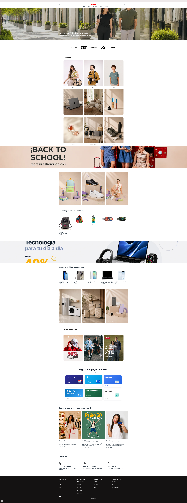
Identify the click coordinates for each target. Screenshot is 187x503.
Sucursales (106, 6)
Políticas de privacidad (80, 481)
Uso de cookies (79, 484)
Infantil (89, 6)
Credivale (95, 481)
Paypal (95, 487)
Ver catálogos (86, 447)
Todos (126, 210)
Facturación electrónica (116, 487)
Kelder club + (79, 487)
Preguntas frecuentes (115, 485)
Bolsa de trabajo (79, 493)
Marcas (101, 6)
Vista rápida (65, 230)
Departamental (95, 6)
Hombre (84, 6)
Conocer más (62, 446)
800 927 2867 (114, 481)
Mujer (80, 6)
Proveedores (79, 488)
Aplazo (95, 485)
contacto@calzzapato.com (116, 482)
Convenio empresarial (80, 492)
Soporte (113, 484)
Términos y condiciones (80, 482)
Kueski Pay (95, 482)
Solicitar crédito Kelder (80, 485)
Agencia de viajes (79, 490)
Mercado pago (96, 484)
